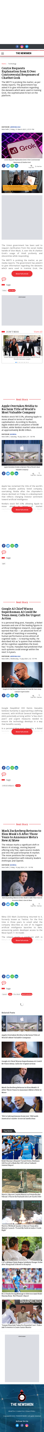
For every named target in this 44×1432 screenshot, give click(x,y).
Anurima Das (15, 127)
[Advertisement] (22, 22)
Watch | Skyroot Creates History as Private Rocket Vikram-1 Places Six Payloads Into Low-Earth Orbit (21, 1195)
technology (12, 64)
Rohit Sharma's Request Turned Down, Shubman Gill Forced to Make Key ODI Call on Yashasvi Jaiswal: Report (21, 1163)
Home (4, 64)
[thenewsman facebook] (17, 46)
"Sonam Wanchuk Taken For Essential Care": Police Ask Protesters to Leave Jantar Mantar (22, 1326)
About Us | (12, 1411)
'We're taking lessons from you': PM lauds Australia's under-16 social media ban (20, 1117)
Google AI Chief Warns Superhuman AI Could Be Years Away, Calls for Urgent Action (22, 1062)
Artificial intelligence (8, 785)
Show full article (22, 274)
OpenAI (4, 994)
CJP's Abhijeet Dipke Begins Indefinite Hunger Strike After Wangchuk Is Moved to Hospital (22, 1263)
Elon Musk (12, 290)
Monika (13, 434)
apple (3, 563)
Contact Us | (20, 1411)
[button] (39, 50)
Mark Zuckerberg (27, 994)
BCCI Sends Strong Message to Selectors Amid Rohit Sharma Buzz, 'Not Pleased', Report (22, 1294)
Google (18, 785)
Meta (10, 994)
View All (38, 331)
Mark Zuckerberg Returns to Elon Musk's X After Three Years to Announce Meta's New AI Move (22, 1089)
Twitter (4, 290)
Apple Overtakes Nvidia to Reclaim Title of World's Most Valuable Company (21, 1036)
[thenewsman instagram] (22, 46)
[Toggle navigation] (2, 53)
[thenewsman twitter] (26, 46)
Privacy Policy (30, 1411)
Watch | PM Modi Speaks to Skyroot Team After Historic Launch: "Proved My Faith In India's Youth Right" (21, 1228)
